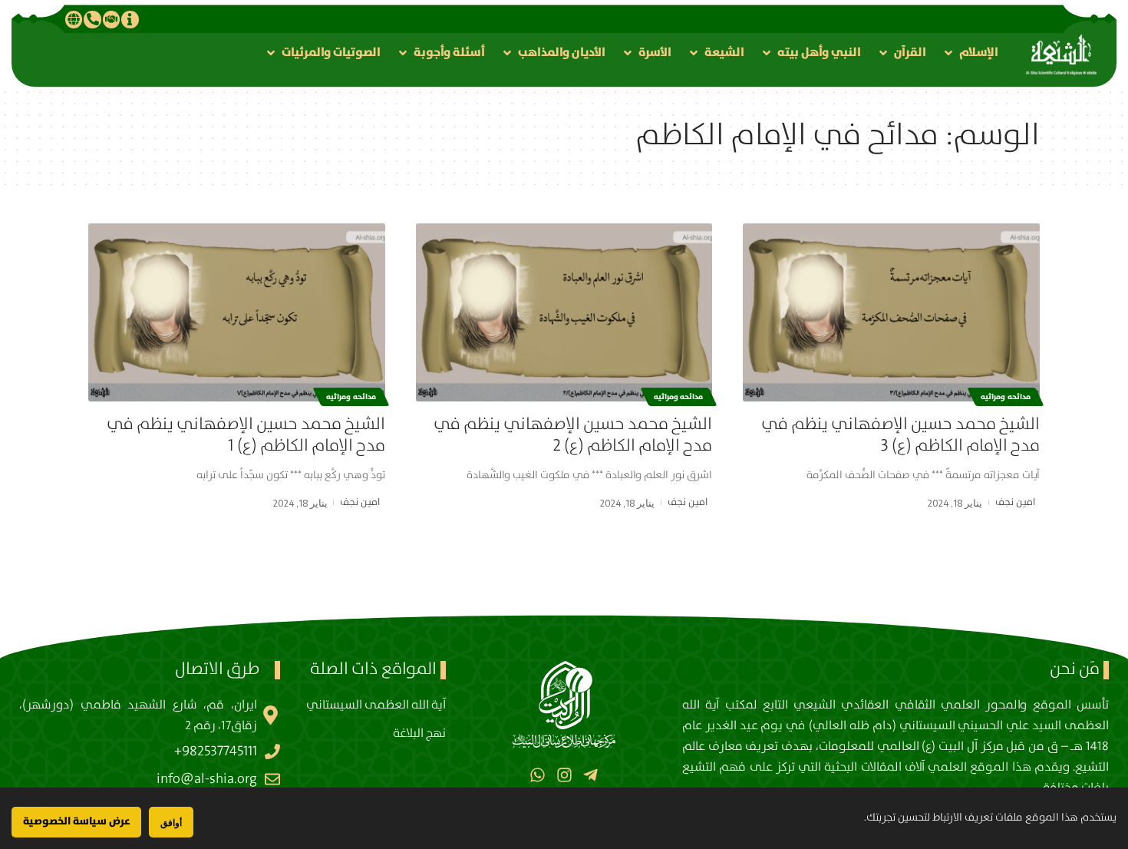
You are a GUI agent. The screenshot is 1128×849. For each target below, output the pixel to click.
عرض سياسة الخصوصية (76, 821)
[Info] (129, 19)
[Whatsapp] (537, 774)
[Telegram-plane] (590, 774)
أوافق (171, 822)
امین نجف (1015, 502)
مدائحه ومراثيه (1006, 397)
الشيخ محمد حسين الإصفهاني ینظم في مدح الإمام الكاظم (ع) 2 (573, 435)
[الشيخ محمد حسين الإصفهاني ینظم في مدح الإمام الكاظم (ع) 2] (564, 312)
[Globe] (73, 19)
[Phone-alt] (92, 19)
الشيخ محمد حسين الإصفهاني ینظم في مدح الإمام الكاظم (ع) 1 (246, 435)
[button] (970, 52)
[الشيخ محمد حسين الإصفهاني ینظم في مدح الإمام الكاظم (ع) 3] (891, 312)
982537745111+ (215, 751)
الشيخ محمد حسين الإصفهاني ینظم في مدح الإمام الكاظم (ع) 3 (900, 435)
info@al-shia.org (207, 779)
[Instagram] (563, 774)
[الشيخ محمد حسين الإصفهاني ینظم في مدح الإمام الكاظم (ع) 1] (236, 312)
